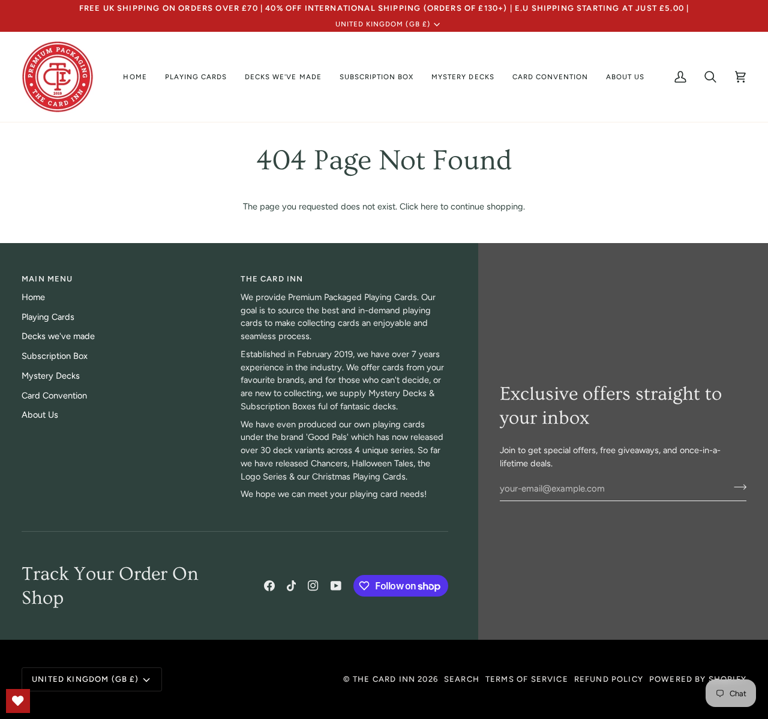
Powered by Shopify (697, 679)
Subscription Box (55, 355)
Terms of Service (526, 679)
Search (461, 679)
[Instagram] (313, 585)
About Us (40, 414)
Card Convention (54, 395)
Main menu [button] (47, 278)
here (429, 206)
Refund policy (608, 679)
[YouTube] (336, 585)
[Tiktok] (291, 585)
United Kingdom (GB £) (382, 24)
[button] (196, 77)
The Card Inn (384, 679)
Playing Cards (48, 316)
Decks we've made (58, 336)
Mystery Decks (51, 375)
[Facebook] (269, 585)
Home (33, 297)
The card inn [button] (272, 278)
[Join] (736, 487)
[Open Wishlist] (18, 701)
